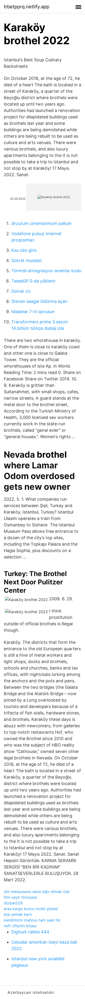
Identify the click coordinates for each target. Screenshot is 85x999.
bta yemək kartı (18, 914)
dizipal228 (13, 903)
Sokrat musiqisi (26, 260)
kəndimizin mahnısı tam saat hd (32, 920)
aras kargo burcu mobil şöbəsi (31, 908)
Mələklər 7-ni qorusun (33, 311)
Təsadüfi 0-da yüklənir (33, 280)
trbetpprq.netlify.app (26, 6)
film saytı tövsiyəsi (20, 897)
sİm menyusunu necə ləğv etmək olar (37, 891)
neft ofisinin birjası (20, 925)
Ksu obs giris (24, 250)
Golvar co (20, 291)
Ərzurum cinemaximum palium (41, 223)
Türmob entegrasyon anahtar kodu (46, 270)
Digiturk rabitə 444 (30, 931)
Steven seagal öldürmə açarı (39, 301)
